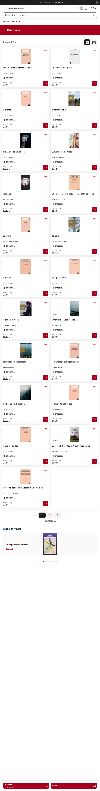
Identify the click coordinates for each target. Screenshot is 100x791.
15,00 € (54, 251)
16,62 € (6, 169)
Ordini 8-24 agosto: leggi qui (50, 2)
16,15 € (6, 421)
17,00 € (5, 419)
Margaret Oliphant (59, 199)
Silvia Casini (8, 157)
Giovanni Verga (58, 283)
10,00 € (5, 83)
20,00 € (54, 335)
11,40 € (55, 127)
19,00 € (55, 337)
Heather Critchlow (59, 451)
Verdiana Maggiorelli (60, 241)
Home (6, 21)
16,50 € (54, 83)
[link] (81, 8)
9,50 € (6, 85)
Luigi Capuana (8, 115)
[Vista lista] (94, 42)
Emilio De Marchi (58, 409)
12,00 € (54, 125)
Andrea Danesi (9, 367)
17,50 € (5, 167)
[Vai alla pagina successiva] (66, 514)
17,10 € (55, 421)
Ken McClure (8, 199)
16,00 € (5, 209)
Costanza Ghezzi (9, 325)
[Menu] (5, 8)
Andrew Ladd (57, 325)
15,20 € (6, 211)
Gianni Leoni (57, 73)
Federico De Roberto (11, 241)
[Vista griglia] (87, 42)
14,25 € (55, 253)
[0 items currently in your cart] (94, 8)
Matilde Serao (8, 283)
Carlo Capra (7, 409)
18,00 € (54, 419)
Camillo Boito (8, 73)
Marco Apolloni (58, 157)
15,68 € (55, 85)
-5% (11, 83)
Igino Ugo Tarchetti (10, 493)
